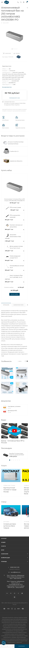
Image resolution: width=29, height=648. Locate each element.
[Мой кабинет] (23, 2)
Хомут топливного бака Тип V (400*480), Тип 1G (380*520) (14, 277)
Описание (6, 304)
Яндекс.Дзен (14, 597)
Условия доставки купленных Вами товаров (9, 526)
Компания (4, 553)
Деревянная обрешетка (16, 161)
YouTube (14, 593)
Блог (2, 550)
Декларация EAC (12, 410)
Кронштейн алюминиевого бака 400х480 (13, 236)
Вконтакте (7, 593)
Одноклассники (18, 593)
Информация (5, 557)
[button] (3, 642)
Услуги (3, 546)
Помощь (4, 561)
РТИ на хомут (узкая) (15, 207)
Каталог (4, 538)
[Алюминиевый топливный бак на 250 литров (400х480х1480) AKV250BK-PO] (14, 36)
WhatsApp (22, 593)
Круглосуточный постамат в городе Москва (9, 490)
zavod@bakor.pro (15, 572)
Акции (3, 542)
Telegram (10, 593)
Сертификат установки (14, 406)
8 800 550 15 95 (14, 567)
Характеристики (18, 304)
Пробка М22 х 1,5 (14, 151)
